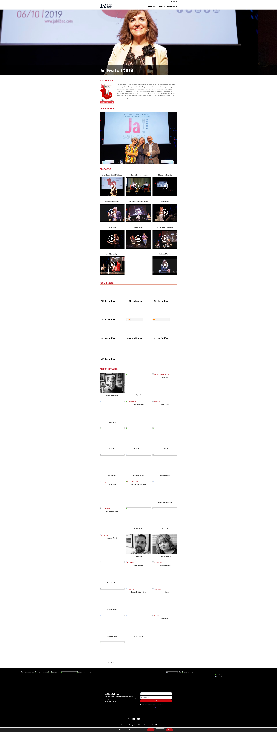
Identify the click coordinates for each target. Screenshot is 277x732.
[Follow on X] (129, 719)
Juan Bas (165, 377)
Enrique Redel (112, 538)
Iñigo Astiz (138, 395)
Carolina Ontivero (112, 511)
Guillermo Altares (112, 395)
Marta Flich (165, 404)
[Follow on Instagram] (133, 719)
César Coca (112, 422)
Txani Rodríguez (165, 556)
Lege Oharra (134, 725)
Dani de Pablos (138, 529)
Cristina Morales (165, 475)
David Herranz (138, 449)
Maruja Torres (112, 609)
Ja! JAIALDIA (152, 6)
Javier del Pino (165, 529)
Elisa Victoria (138, 636)
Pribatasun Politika (143, 725)
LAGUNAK (162, 6)
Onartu (150, 729)
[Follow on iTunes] (148, 719)
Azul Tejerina (138, 565)
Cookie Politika (153, 725)
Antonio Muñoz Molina (138, 484)
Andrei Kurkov (165, 449)
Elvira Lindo (112, 475)
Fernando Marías (138, 475)
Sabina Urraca (112, 636)
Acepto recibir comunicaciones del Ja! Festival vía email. (153, 704)
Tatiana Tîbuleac (165, 565)
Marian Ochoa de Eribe (165, 502)
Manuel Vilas (165, 618)
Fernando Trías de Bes (138, 592)
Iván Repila (138, 556)
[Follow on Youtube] (138, 719)
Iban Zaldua (112, 663)
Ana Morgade (111, 484)
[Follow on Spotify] (143, 719)
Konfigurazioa (160, 729)
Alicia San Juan (112, 583)
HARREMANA (171, 6)
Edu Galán (112, 449)
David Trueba (165, 592)
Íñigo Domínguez (138, 404)
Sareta (169, 729)
